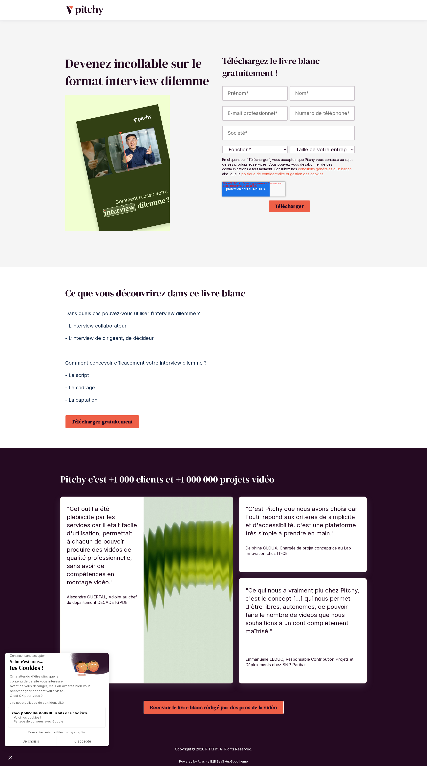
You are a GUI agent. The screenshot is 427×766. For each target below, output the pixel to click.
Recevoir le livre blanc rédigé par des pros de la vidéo (213, 707)
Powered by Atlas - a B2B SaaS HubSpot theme (213, 761)
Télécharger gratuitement (102, 421)
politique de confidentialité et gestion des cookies (282, 174)
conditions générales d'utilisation (325, 169)
